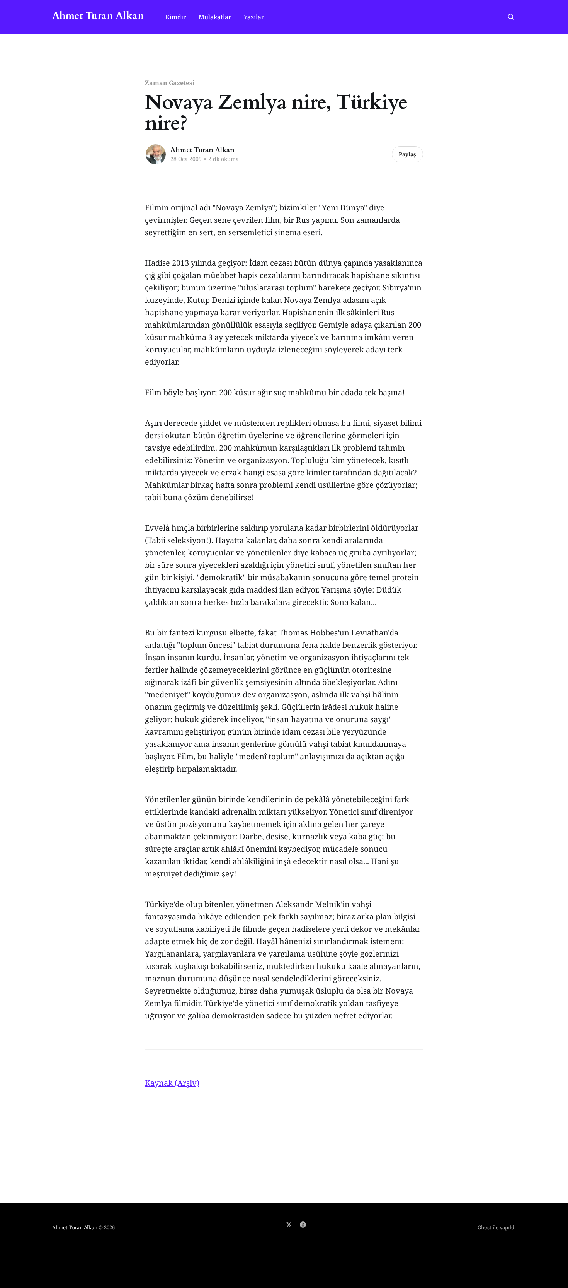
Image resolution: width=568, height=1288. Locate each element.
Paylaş (407, 154)
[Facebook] (303, 1224)
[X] (289, 1224)
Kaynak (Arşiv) (172, 1083)
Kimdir (175, 17)
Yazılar (254, 17)
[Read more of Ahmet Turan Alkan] (156, 154)
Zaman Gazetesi (170, 83)
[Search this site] (511, 17)
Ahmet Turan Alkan (98, 16)
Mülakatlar (215, 17)
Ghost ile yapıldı (497, 1227)
